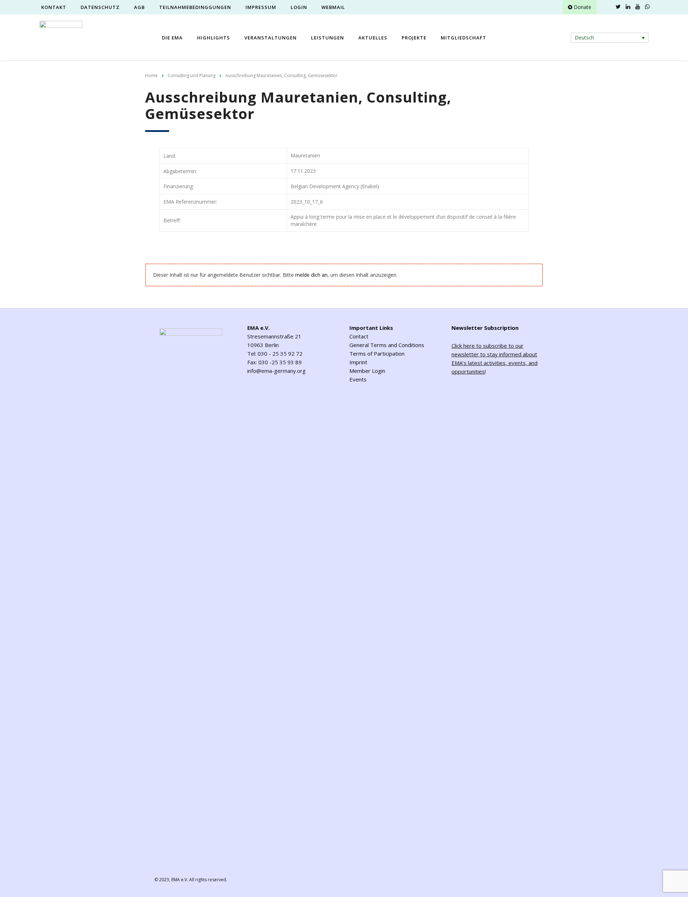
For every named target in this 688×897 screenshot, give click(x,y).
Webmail (333, 7)
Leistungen (327, 37)
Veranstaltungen (270, 37)
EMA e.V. (179, 880)
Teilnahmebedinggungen (195, 7)
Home (151, 75)
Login (299, 7)
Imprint (358, 362)
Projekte (414, 37)
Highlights (213, 37)
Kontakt (53, 7)
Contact (358, 336)
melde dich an (311, 274)
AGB (139, 7)
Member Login (367, 370)
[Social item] (608, 7)
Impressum (260, 7)
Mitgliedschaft (463, 37)
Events (358, 379)
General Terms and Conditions (386, 344)
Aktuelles (372, 37)
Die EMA (172, 37)
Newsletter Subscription (485, 327)
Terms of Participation (377, 353)
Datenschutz (100, 7)
